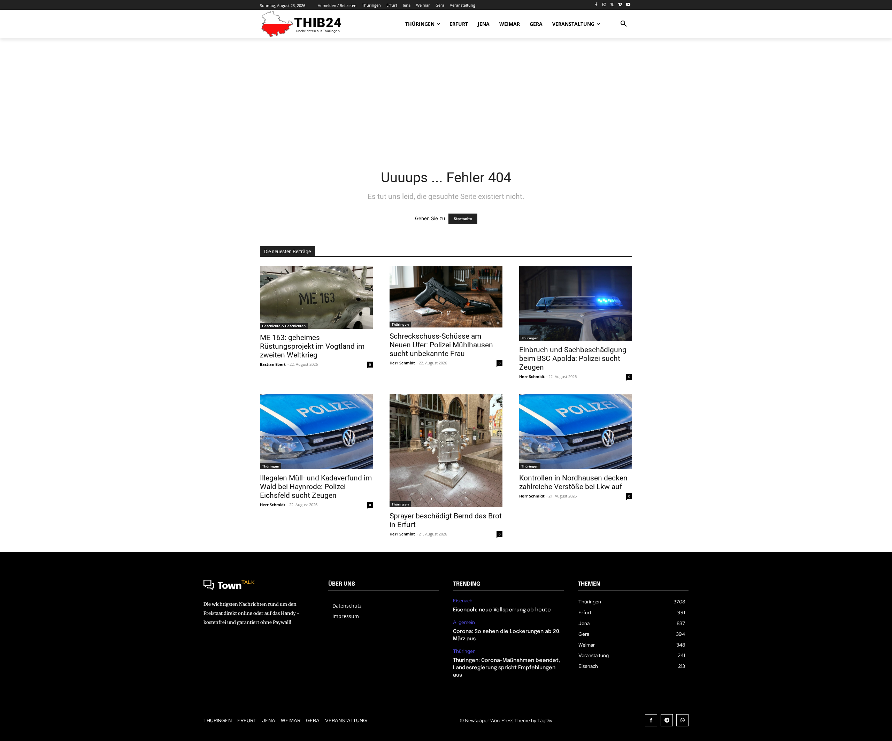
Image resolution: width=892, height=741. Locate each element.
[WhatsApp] (682, 720)
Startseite (463, 218)
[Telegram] (667, 720)
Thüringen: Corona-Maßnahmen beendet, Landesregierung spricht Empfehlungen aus (506, 668)
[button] (623, 24)
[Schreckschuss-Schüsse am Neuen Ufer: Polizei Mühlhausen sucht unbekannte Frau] (446, 296)
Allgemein (464, 622)
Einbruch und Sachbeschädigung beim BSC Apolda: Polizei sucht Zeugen (572, 358)
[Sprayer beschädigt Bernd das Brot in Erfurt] (446, 450)
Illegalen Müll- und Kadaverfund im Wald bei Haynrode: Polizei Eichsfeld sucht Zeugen (316, 487)
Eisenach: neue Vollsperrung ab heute (502, 610)
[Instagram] (604, 5)
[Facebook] (596, 5)
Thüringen (400, 324)
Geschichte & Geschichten (284, 325)
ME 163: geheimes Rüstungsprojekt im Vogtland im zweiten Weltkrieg (312, 346)
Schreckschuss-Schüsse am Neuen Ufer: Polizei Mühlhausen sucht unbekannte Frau (441, 345)
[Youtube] (628, 5)
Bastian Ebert (273, 364)
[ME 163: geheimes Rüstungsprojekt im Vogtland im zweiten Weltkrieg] (316, 297)
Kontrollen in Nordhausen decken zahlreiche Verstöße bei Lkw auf (573, 482)
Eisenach (462, 601)
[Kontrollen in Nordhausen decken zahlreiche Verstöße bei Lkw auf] (575, 432)
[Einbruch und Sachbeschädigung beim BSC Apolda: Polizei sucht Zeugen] (575, 303)
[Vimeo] (620, 5)
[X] (612, 5)
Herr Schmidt (402, 362)
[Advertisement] (446, 99)
